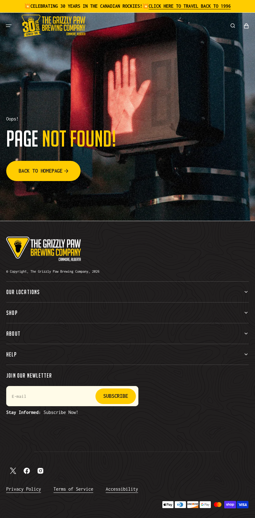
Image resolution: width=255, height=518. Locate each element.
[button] (9, 26)
